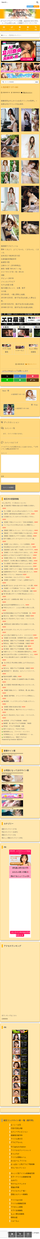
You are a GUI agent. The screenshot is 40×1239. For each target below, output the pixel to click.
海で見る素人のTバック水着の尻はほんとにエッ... (18, 594)
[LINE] (7, 380)
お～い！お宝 (16, 1125)
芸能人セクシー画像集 (19, 1194)
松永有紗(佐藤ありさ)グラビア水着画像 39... (17, 613)
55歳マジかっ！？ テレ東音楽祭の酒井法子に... (18, 652)
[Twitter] (7, 376)
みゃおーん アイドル (18, 1160)
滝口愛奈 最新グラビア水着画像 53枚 (15, 649)
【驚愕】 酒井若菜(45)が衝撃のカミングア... (17, 514)
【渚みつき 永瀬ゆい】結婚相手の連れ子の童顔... (19, 679)
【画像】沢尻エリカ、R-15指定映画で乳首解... (17, 558)
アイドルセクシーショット (21, 1150)
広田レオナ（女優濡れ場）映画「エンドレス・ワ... (19, 599)
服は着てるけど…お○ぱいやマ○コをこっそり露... (18, 585)
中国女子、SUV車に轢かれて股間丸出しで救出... (18, 561)
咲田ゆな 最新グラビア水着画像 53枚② (16, 643)
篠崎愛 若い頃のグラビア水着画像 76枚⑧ (17, 723)
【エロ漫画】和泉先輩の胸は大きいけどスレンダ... (19, 685)
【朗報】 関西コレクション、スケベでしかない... (18, 530)
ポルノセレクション (18, 1167)
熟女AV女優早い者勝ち (10, 676)
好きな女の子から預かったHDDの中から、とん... (18, 654)
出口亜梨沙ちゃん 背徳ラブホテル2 (14, 737)
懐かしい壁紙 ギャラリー (12, 838)
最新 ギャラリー (9, 829)
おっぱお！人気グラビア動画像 (23, 1164)
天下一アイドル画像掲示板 (21, 1177)
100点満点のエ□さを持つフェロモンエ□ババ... (17, 547)
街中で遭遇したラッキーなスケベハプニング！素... (19, 539)
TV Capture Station (18, 1147)
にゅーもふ (15, 1221)
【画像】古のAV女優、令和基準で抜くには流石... (18, 638)
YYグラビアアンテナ (18, 1184)
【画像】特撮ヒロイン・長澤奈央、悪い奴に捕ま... (19, 690)
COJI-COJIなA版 (17, 1128)
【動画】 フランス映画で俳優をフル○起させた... (18, 533)
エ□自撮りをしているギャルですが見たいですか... (18, 517)
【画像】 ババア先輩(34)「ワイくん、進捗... (17, 588)
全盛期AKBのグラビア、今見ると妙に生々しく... (18, 572)
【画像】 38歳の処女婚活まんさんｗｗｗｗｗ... (18, 566)
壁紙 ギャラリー (9, 835)
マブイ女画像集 (17, 1210)
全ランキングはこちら (9, 1015)
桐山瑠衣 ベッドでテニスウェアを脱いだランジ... (19, 701)
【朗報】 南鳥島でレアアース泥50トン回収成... (18, 536)
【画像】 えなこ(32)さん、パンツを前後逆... (17, 544)
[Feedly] (20, 380)
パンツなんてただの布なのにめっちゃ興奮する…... (19, 525)
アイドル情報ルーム (18, 1157)
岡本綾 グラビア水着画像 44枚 (13, 726)
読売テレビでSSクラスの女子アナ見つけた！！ (18, 555)
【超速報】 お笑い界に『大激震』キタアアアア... (18, 550)
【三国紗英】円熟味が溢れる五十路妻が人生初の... (19, 505)
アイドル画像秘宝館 (18, 1203)
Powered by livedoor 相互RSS (12, 739)
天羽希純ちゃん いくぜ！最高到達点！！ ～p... (18, 734)
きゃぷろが (15, 1153)
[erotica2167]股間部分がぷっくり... (14, 605)
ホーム (5, 35)
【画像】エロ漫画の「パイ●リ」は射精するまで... (18, 580)
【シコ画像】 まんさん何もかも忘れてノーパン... (18, 511)
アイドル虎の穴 (17, 1139)
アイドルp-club (17, 1200)
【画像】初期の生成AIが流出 (12, 707)
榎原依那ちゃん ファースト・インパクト (16, 732)
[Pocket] (33, 376)
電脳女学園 (15, 1187)
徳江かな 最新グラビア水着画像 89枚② (16, 616)
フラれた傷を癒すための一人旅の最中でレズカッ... (19, 657)
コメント (4, 453)
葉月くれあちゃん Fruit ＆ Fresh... (14, 729)
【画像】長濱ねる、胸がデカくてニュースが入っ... (19, 709)
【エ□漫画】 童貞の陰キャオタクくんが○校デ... (18, 563)
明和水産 (14, 1217)
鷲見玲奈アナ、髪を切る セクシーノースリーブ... (19, 671)
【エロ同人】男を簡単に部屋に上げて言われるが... (19, 663)
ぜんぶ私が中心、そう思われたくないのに (14, 503)
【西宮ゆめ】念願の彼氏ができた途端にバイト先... (19, 624)
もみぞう (14, 1180)
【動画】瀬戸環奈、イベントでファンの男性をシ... (19, 696)
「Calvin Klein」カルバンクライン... (14, 577)
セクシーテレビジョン (19, 1132)
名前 (2, 476)
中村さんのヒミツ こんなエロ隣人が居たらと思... (19, 607)
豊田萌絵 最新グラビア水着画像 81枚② (16, 641)
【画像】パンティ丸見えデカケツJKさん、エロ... (18, 552)
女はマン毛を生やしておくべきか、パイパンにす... (19, 619)
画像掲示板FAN (16, 1135)
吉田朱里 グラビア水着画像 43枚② (15, 720)
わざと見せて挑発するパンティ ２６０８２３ (18, 635)
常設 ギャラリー (16, 35)
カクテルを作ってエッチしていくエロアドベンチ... (19, 630)
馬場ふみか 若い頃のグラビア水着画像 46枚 (18, 591)
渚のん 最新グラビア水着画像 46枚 (15, 646)
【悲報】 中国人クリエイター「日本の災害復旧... (18, 522)
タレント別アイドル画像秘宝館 (23, 1173)
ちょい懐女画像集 (17, 1214)
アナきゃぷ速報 (17, 1207)
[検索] (37, 2)
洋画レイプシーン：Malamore (12, 574)
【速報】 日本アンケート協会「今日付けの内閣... (18, 569)
